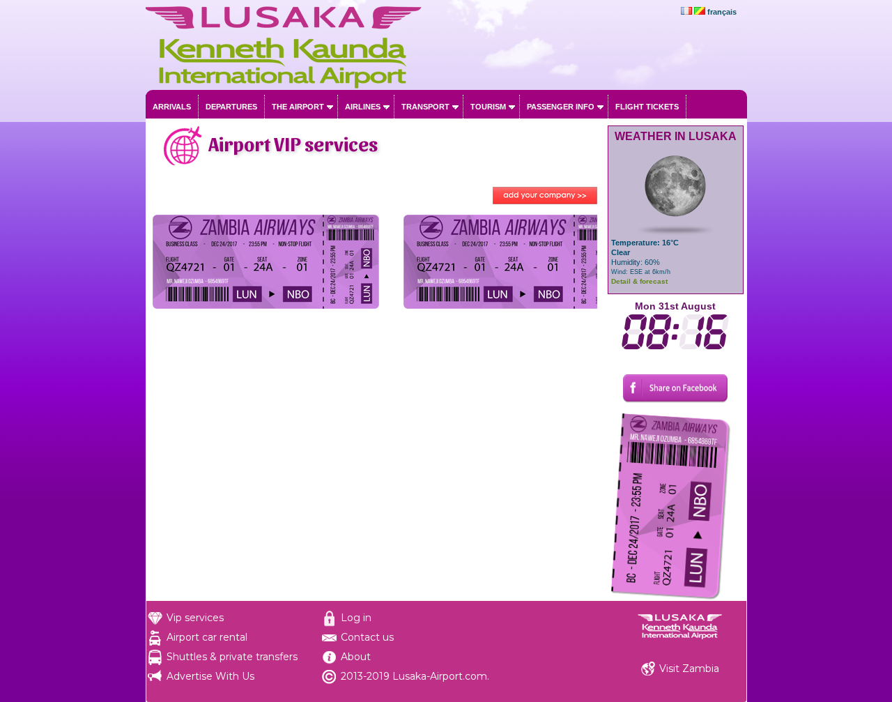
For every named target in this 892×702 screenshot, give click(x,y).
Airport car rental (207, 637)
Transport (425, 106)
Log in (356, 617)
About (356, 656)
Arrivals (172, 106)
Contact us (367, 637)
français (722, 12)
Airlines (362, 106)
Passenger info (560, 106)
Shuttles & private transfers (232, 656)
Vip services (195, 617)
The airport (298, 106)
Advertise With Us (210, 676)
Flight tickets (647, 106)
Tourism (488, 106)
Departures (231, 106)
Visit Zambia (689, 668)
